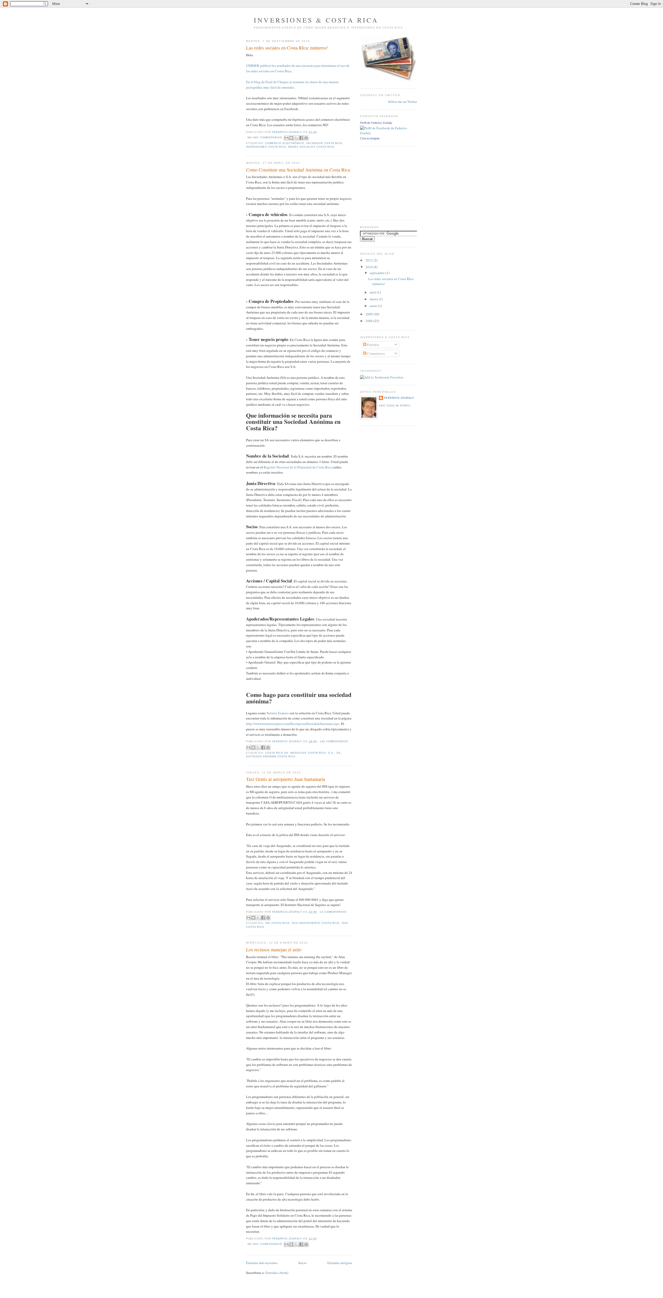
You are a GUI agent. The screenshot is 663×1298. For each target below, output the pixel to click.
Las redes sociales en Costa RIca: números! (287, 48)
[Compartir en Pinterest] (306, 137)
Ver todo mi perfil (395, 405)
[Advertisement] (375, 182)
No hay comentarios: (266, 137)
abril (373, 292)
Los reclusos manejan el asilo (273, 949)
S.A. (331, 752)
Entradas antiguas (339, 1262)
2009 (369, 314)
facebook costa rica (324, 143)
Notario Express (277, 713)
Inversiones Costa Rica (266, 146)
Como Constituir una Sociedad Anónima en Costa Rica (298, 170)
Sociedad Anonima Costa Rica (271, 756)
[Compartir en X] (296, 137)
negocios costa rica (308, 752)
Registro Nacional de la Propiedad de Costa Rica (298, 467)
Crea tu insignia (369, 138)
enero (374, 305)
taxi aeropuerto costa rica (315, 923)
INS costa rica (277, 923)
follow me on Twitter (402, 101)
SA (338, 752)
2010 (369, 267)
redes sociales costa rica (311, 146)
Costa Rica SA (276, 752)
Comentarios (375, 353)
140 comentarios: (334, 741)
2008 (369, 320)
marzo (374, 299)
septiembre (378, 272)
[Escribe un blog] (291, 137)
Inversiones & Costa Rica (316, 20)
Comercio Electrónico (284, 143)
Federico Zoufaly (399, 397)
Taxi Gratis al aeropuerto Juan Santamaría (285, 779)
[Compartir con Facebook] (301, 137)
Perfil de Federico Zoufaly (376, 122)
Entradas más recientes (262, 1262)
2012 (369, 260)
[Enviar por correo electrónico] (286, 137)
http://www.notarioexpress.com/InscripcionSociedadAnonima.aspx (293, 723)
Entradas (372, 344)
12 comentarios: (333, 911)
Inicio (302, 1262)
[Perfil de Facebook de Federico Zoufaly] (388, 133)
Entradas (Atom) (276, 1272)
